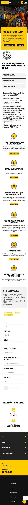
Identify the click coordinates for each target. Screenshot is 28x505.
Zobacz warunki (14, 177)
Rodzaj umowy (8, 368)
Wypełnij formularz (9, 45)
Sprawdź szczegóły (14, 154)
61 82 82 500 (20, 45)
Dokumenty (13, 501)
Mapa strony (13, 483)
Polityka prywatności (13, 492)
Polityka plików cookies (13, 497)
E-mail (6, 340)
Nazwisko (7, 331)
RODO (13, 488)
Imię (6, 322)
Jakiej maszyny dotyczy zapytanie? (11, 358)
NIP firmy (7, 377)
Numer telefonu (10, 349)
